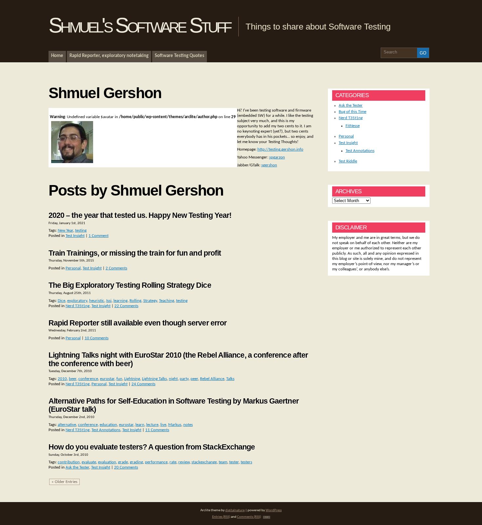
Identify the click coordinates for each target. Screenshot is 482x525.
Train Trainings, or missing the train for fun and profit (135, 253)
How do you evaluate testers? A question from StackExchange (152, 447)
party (184, 379)
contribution (69, 462)
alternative (67, 425)
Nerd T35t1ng (78, 306)
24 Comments (143, 384)
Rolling (135, 301)
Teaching (166, 301)
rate (173, 462)
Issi (108, 301)
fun (119, 379)
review (184, 462)
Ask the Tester (77, 467)
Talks (230, 379)
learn (139, 425)
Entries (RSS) (221, 517)
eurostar (107, 379)
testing (81, 230)
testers (246, 462)
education (108, 425)
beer (72, 379)
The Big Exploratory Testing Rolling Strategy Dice (130, 285)
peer (194, 379)
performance (156, 462)
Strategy (150, 301)
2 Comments (116, 268)
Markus (174, 425)
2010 (62, 379)
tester (234, 462)
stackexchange (204, 462)
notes (188, 425)
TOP (266, 517)
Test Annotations (105, 430)
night (173, 379)
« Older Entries (64, 482)
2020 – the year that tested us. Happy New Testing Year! (140, 215)
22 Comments (126, 306)
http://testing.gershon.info (280, 149)
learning (120, 301)
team (223, 462)
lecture (152, 425)
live (163, 425)
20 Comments (126, 467)
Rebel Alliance (212, 379)
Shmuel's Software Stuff (139, 25)
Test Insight (75, 236)
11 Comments (157, 430)
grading (136, 462)
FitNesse (353, 126)
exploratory (77, 301)
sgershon (269, 165)
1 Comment (99, 236)
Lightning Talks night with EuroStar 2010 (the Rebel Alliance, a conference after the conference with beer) (178, 359)
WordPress (274, 510)
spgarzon (277, 157)
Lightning (132, 379)
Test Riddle (348, 161)
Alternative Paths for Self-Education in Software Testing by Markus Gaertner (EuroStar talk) (174, 405)
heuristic (96, 301)
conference (88, 379)
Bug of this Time (352, 112)
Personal (73, 268)
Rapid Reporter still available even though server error (138, 323)
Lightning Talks (154, 379)
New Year (65, 230)
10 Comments (97, 338)
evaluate (89, 462)
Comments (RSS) (249, 517)
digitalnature (235, 510)
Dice (61, 301)
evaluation (107, 462)
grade (123, 462)
